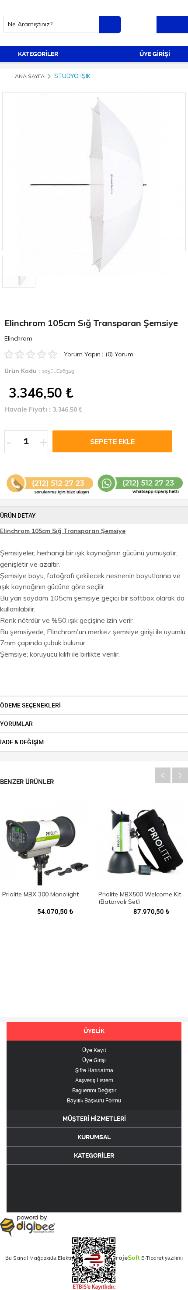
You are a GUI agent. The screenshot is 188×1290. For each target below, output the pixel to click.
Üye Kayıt (94, 1050)
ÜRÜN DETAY (18, 515)
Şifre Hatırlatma (94, 1070)
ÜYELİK (94, 1030)
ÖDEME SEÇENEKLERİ (30, 705)
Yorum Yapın (83, 354)
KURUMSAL (94, 1137)
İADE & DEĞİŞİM (22, 742)
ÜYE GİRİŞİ (155, 53)
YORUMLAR (16, 723)
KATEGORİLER (37, 53)
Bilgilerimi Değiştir (94, 1090)
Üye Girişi (94, 1060)
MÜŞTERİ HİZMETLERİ (94, 1118)
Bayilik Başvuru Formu (94, 1101)
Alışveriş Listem (94, 1080)
